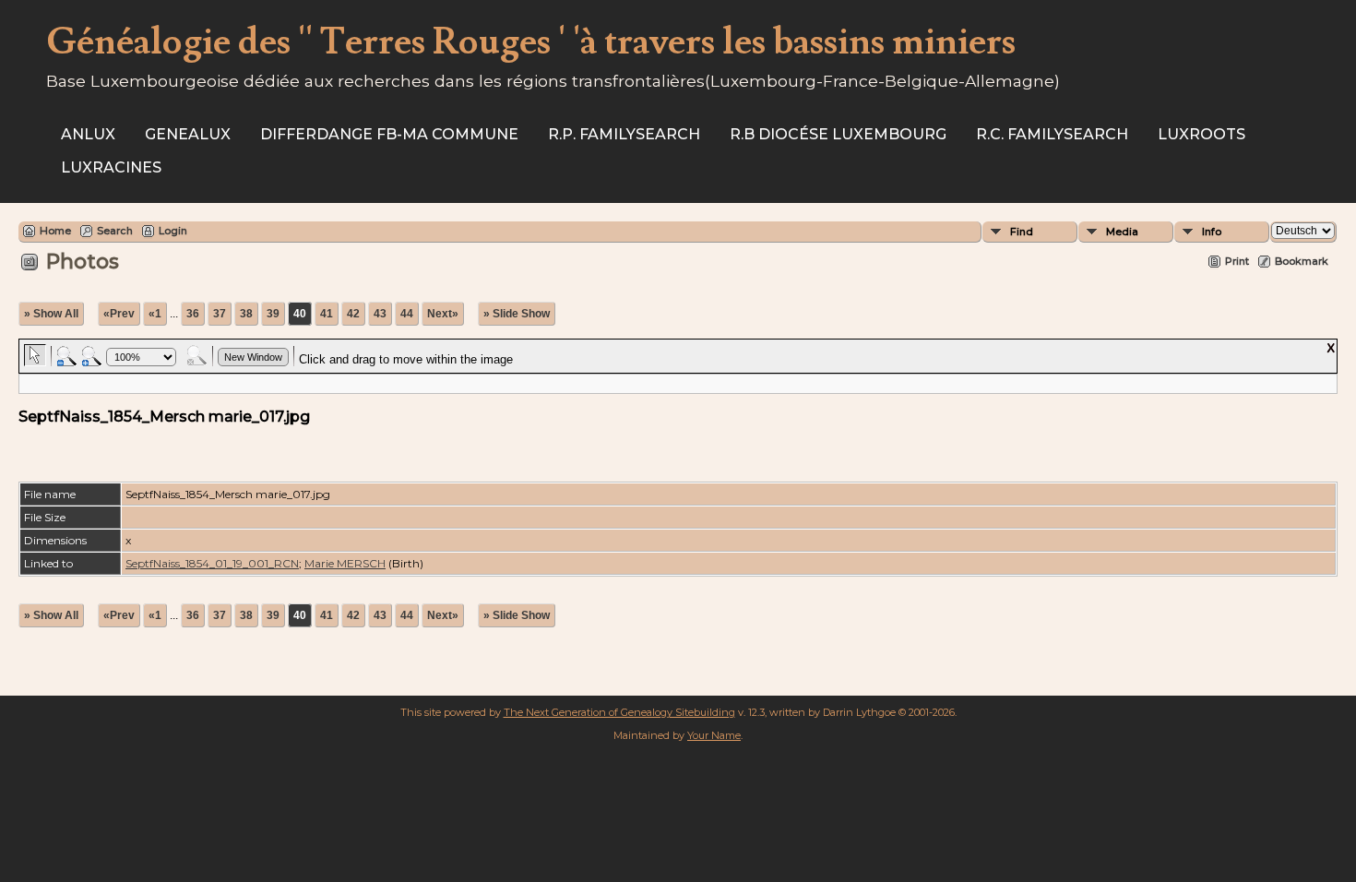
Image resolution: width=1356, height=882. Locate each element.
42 (353, 313)
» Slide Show (516, 313)
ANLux (88, 134)
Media (1122, 231)
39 (273, 313)
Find (1021, 231)
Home (55, 230)
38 (246, 313)
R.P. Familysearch (624, 134)
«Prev (119, 313)
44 (406, 313)
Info (1211, 231)
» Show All (51, 313)
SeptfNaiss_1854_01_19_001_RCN (212, 563)
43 (380, 313)
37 (219, 313)
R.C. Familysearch (1052, 134)
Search (115, 230)
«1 (155, 313)
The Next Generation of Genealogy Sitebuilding (619, 712)
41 (326, 313)
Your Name (714, 735)
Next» (442, 313)
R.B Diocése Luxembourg (838, 134)
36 (192, 313)
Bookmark (1301, 261)
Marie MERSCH (345, 563)
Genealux (188, 134)
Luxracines (111, 167)
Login (173, 230)
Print (1237, 261)
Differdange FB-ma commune (389, 134)
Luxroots (1201, 134)
